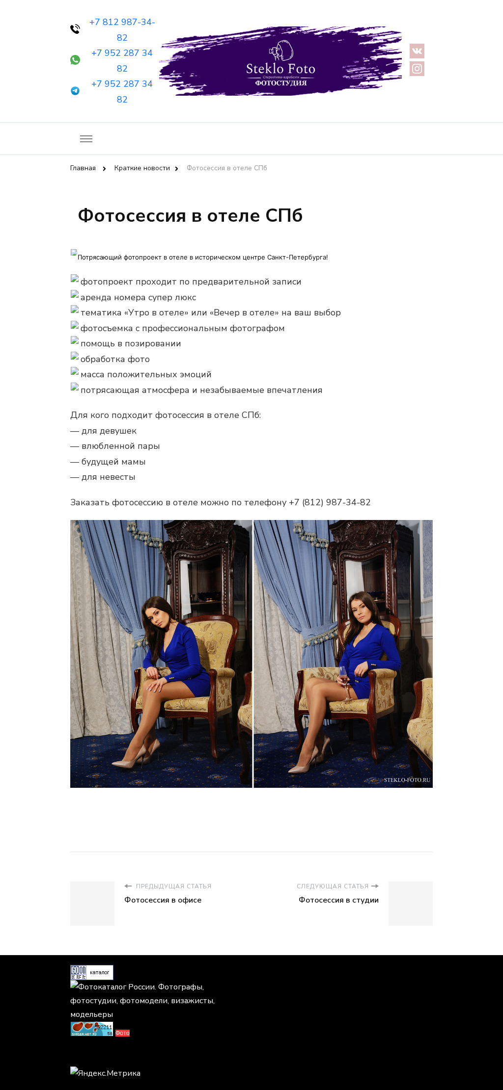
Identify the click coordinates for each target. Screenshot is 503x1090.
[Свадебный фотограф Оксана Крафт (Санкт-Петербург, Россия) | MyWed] (92, 1054)
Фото (122, 1033)
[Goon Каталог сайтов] (91, 971)
